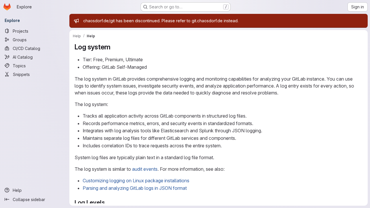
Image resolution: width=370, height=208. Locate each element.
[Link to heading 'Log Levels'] (108, 202)
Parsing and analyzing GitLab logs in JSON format (135, 188)
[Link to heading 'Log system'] (114, 47)
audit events (145, 169)
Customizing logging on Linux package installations (136, 180)
